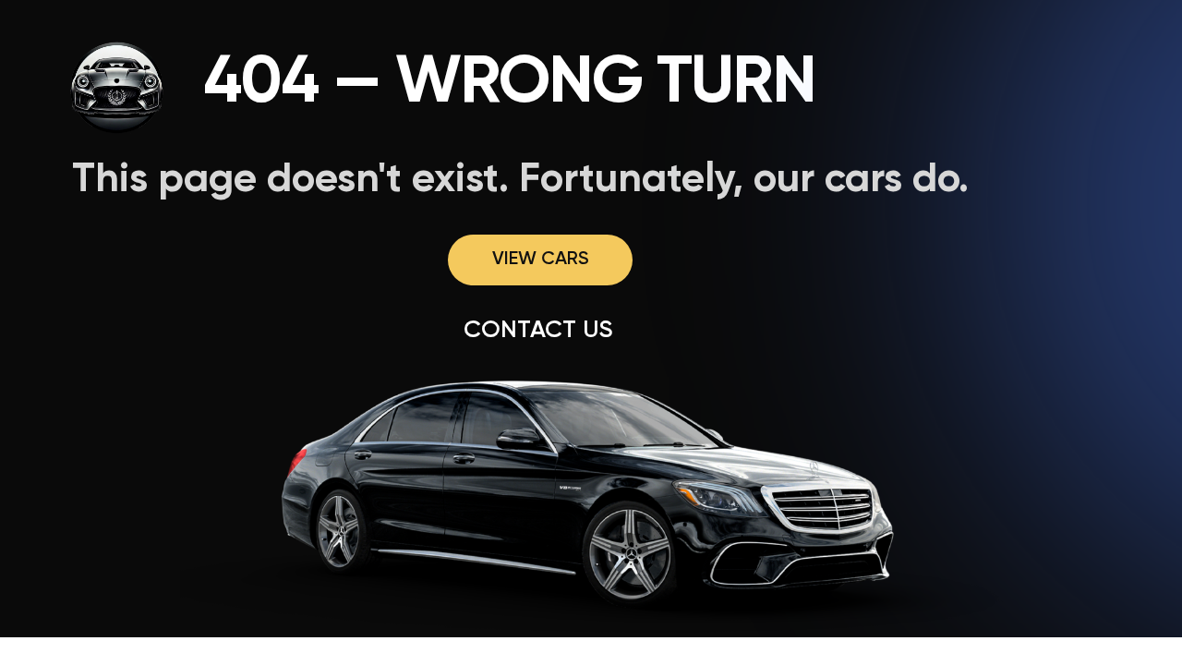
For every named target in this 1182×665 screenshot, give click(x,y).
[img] (119, 86)
